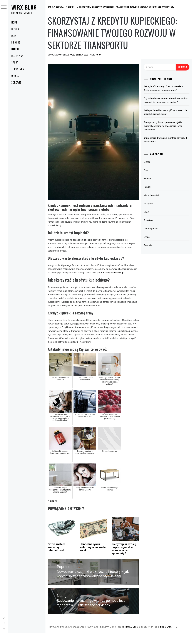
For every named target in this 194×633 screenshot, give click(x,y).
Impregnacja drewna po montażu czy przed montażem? (165, 140)
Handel (15, 49)
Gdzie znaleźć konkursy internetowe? (56, 547)
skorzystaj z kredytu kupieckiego (108, 272)
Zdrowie (16, 82)
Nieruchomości (151, 195)
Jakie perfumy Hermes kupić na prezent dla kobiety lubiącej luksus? (165, 112)
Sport (14, 62)
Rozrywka (17, 56)
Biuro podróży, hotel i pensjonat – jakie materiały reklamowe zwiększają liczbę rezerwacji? (163, 126)
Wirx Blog (24, 7)
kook (98, 55)
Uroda (15, 76)
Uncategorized (151, 228)
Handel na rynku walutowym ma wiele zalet (93, 547)
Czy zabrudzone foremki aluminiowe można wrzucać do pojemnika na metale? (165, 100)
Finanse (15, 42)
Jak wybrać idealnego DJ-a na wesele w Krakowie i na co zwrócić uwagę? (163, 88)
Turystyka (17, 69)
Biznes (15, 29)
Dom (13, 36)
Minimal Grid (130, 627)
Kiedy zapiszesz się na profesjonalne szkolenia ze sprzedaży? (124, 548)
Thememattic (168, 627)
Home (14, 22)
